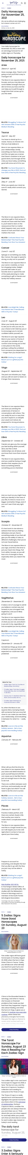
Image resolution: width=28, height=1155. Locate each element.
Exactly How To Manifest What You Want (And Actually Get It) (14, 696)
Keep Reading (14, 1029)
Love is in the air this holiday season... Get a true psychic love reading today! (12, 728)
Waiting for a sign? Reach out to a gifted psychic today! (12, 359)
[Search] (21, 3)
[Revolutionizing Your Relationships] (14, 2)
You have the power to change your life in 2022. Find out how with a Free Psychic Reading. (13, 170)
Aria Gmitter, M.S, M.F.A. (9, 884)
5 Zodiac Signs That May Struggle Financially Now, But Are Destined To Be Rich (14, 691)
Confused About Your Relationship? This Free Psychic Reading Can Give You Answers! (13, 240)
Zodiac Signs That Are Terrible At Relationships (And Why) (14, 685)
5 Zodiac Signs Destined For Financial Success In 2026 (12, 701)
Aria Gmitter (5, 26)
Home (3, 8)
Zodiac (9, 8)
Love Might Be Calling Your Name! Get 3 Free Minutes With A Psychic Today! (12, 309)
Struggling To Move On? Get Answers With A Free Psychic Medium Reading (13, 124)
